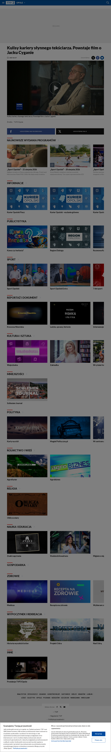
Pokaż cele (98, 740)
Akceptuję (98, 734)
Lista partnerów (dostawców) (61, 741)
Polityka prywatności (20, 748)
